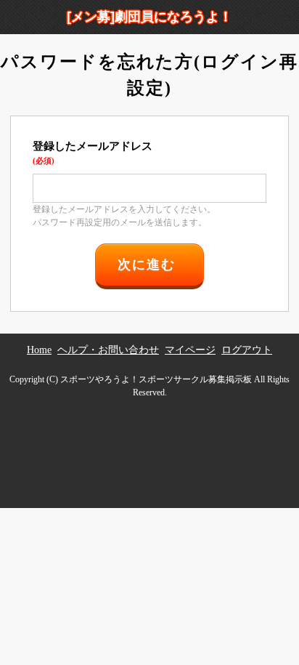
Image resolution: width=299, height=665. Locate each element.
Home (39, 349)
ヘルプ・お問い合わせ (108, 349)
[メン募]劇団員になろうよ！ (149, 16)
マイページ (190, 349)
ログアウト (246, 349)
